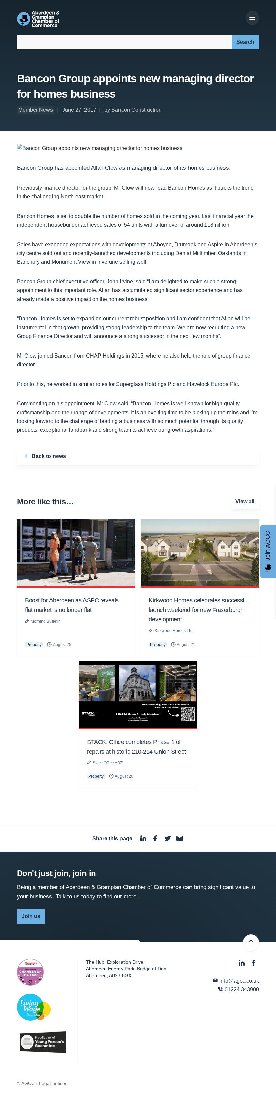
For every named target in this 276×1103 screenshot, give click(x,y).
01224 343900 (241, 989)
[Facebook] (254, 963)
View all (244, 501)
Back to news (48, 456)
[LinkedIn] (242, 963)
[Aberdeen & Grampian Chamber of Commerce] (38, 19)
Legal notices (53, 1083)
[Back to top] (251, 942)
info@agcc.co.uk (238, 981)
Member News (35, 110)
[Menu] (252, 18)
